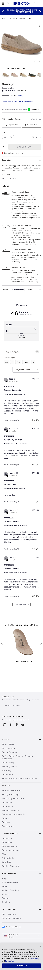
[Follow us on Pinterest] (17, 724)
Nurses (5, 886)
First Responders (10, 882)
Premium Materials (10, 810)
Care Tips (6, 862)
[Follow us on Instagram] (5, 724)
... (33, 362)
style (18, 362)
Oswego (21, 18)
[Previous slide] (35, 62)
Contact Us (7, 838)
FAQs (4, 878)
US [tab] (5, 137)
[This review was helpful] (32, 549)
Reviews (6, 822)
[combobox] (25, 370)
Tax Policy (6, 771)
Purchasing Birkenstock (13, 799)
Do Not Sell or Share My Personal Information (17, 757)
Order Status (8, 842)
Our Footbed (7, 806)
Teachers (6, 902)
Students (6, 898)
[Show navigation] (3, 3)
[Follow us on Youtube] (23, 724)
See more (21, 337)
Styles (12, 18)
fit (12, 362)
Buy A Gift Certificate (11, 918)
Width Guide (36, 119)
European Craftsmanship (13, 814)
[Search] (8, 3)
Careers (5, 818)
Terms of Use (8, 744)
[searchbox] (19, 352)
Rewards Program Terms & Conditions (19, 778)
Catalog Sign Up (9, 866)
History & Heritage (10, 795)
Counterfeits (7, 774)
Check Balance (9, 914)
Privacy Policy (8, 748)
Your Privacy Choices (13, 927)
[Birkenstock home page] (22, 3)
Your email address (12, 705)
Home (4, 18)
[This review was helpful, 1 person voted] (33, 464)
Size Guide (36, 137)
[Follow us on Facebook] (11, 724)
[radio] (6, 75)
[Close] (40, 946)
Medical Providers (10, 890)
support (26, 362)
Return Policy (8, 763)
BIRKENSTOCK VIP (11, 791)
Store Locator (8, 826)
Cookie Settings (9, 752)
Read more (6, 174)
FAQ (4, 854)
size (6, 362)
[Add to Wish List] (4, 147)
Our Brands (7, 802)
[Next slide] (39, 62)
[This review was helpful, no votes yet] (32, 420)
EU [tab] (11, 137)
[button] (3, 11)
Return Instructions (10, 850)
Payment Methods (10, 846)
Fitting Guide (8, 858)
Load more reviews (21, 605)
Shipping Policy (9, 767)
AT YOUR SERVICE (21, 12)
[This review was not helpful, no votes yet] (36, 420)
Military (5, 894)
